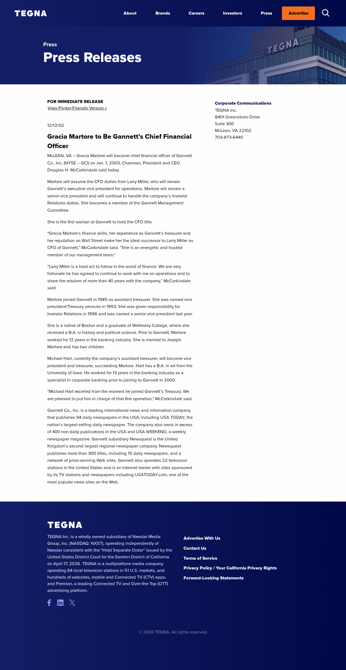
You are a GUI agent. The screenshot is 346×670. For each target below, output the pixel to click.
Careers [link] (196, 13)
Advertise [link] (298, 13)
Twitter (73, 603)
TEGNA (64, 525)
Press (266, 13)
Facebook (51, 603)
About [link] (130, 13)
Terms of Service (200, 558)
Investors (232, 13)
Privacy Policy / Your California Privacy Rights (230, 568)
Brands (162, 13)
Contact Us (195, 548)
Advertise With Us (202, 538)
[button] (326, 13)
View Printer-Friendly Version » (77, 108)
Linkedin (62, 603)
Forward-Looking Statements (214, 578)
